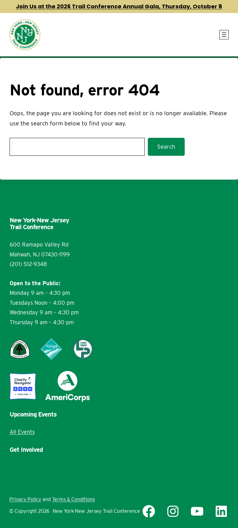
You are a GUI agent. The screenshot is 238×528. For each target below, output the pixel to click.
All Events (22, 432)
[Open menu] (224, 34)
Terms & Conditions (73, 499)
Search (166, 146)
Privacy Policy (25, 499)
